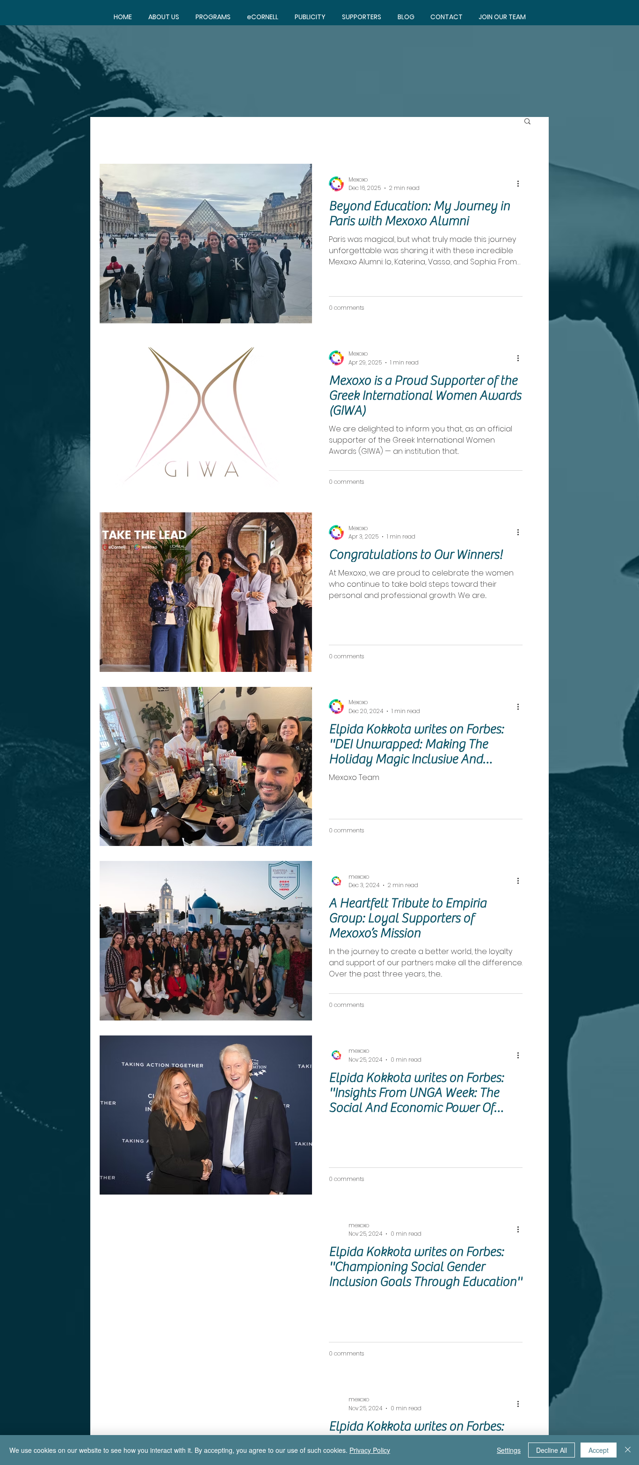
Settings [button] (509, 1450)
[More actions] (521, 184)
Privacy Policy (369, 1450)
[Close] (627, 1450)
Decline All (551, 1450)
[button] (213, 17)
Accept (598, 1450)
